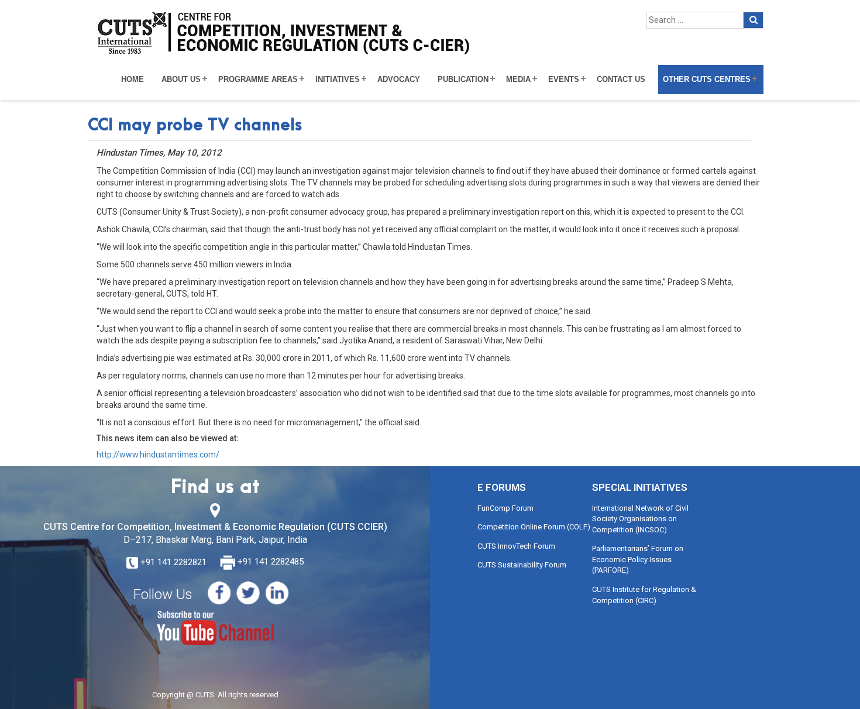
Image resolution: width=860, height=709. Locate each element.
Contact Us (621, 79)
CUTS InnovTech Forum (516, 546)
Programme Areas (258, 79)
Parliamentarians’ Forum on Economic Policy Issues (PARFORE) (637, 559)
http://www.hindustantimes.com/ (158, 454)
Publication (463, 79)
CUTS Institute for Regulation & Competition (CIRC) (644, 595)
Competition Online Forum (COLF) (533, 526)
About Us (181, 79)
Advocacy (398, 79)
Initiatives (337, 79)
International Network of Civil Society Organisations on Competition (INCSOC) (640, 519)
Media (518, 79)
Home (132, 79)
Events (563, 79)
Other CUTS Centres (707, 79)
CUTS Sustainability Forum (521, 564)
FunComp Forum (505, 508)
